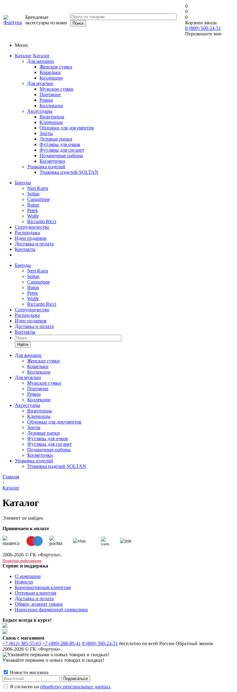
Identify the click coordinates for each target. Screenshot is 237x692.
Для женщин (40, 61)
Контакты (25, 249)
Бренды (23, 182)
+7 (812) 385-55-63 (21, 643)
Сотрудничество (32, 227)
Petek (32, 210)
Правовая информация (21, 560)
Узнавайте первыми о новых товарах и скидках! (53, 660)
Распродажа (27, 232)
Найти (22, 344)
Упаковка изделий (46, 166)
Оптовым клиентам (35, 593)
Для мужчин (40, 83)
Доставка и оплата (34, 243)
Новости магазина (28, 672)
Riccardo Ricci (41, 221)
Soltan (33, 193)
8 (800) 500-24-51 (203, 28)
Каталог (23, 55)
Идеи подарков (31, 238)
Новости (24, 581)
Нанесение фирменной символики (51, 609)
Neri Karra (37, 188)
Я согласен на (60, 686)
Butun (33, 204)
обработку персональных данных (75, 686)
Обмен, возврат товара (39, 604)
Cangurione (38, 199)
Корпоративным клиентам (43, 587)
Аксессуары (39, 111)
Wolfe (33, 216)
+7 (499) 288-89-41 (61, 643)
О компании (28, 576)
